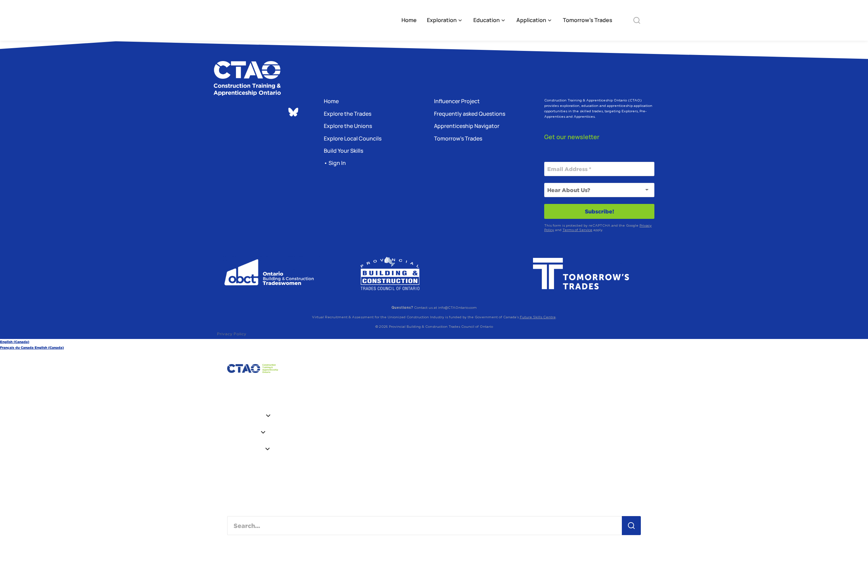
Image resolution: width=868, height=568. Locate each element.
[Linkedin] (237, 113)
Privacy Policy (231, 333)
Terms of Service (577, 230)
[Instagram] (219, 113)
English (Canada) (14, 342)
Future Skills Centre (538, 317)
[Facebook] (256, 113)
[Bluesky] (293, 112)
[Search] (631, 525)
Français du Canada (17, 347)
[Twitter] (275, 113)
